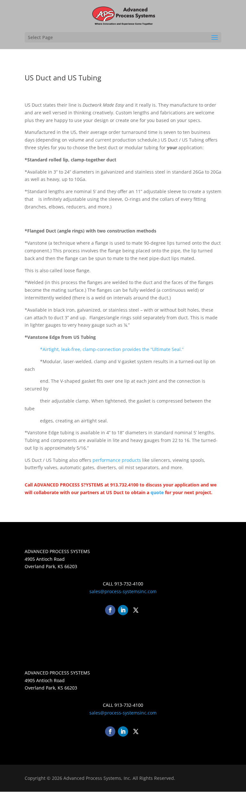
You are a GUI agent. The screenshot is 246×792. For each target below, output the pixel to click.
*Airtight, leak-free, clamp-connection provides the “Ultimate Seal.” (112, 349)
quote (157, 492)
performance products (117, 460)
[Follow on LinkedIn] (123, 610)
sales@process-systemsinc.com (123, 591)
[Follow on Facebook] (110, 610)
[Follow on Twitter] (136, 610)
